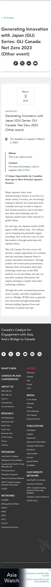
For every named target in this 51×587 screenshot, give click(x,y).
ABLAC (4, 508)
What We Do (6, 391)
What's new (8, 368)
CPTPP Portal (6, 437)
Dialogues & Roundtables (11, 460)
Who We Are (6, 395)
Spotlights (31, 465)
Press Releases (33, 411)
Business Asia (6, 433)
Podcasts (30, 403)
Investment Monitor (35, 484)
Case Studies (32, 453)
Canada (30, 377)
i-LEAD (4, 489)
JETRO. (26, 170)
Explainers (31, 450)
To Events (9, 17)
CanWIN (4, 500)
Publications (35, 426)
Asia (28, 380)
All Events (31, 373)
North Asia (5, 426)
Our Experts (32, 415)
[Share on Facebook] (15, 63)
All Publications (7, 418)
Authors (4, 445)
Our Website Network (34, 474)
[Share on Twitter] (22, 63)
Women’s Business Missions (12, 478)
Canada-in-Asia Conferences (11, 377)
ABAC (3, 512)
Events (31, 368)
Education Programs (9, 474)
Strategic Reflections (35, 446)
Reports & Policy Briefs (36, 442)
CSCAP (4, 523)
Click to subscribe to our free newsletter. (37, 580)
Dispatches (31, 438)
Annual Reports (7, 406)
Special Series (32, 461)
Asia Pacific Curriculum (36, 480)
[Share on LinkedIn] (29, 63)
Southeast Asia (7, 422)
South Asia (5, 429)
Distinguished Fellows (10, 504)
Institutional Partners (9, 527)
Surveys (30, 457)
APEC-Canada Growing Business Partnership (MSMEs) (36, 490)
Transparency (6, 403)
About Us (7, 386)
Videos (29, 407)
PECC (3, 519)
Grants (4, 441)
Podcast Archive (33, 419)
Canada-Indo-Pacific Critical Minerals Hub (12, 465)
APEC (3, 515)
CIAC (29, 388)
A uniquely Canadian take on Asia (37, 574)
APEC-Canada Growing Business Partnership (11, 483)
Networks (8, 495)
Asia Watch (11, 578)
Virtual (29, 384)
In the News (32, 399)
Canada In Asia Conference (38, 497)
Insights (30, 434)
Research (7, 413)
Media (31, 395)
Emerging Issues (8, 470)
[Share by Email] (35, 63)
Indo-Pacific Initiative (9, 456)
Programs (8, 452)
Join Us (4, 399)
